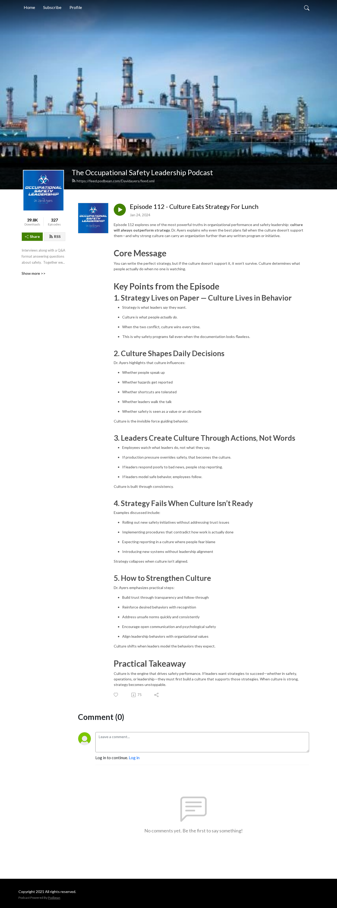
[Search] (306, 7)
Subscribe (52, 7)
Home (29, 7)
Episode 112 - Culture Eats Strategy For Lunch (194, 206)
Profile (76, 7)
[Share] (157, 695)
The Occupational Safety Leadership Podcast (142, 172)
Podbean (54, 898)
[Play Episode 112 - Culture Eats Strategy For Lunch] (120, 210)
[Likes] (116, 695)
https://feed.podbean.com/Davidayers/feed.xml (116, 181)
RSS (57, 236)
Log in (134, 757)
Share (35, 236)
